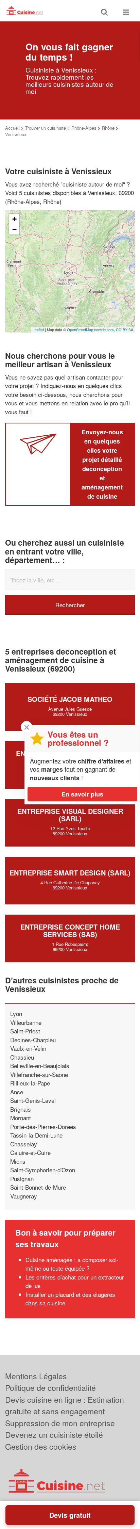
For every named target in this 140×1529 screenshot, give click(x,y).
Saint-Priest (25, 1031)
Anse (16, 1092)
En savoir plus (82, 794)
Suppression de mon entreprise (60, 1423)
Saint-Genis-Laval (33, 1100)
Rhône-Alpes (84, 128)
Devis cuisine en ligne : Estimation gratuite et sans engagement (64, 1405)
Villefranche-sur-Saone (39, 1074)
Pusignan (22, 1178)
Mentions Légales (36, 1376)
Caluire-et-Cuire (30, 1152)
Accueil (12, 128)
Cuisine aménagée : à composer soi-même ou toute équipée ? (72, 1264)
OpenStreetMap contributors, (91, 329)
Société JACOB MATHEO (70, 699)
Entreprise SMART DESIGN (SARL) (70, 873)
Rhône (108, 128)
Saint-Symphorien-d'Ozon (42, 1169)
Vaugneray (23, 1196)
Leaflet (38, 329)
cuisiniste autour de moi (93, 184)
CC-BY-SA (124, 329)
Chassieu (22, 1057)
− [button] (14, 229)
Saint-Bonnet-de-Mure (38, 1187)
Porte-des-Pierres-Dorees (43, 1126)
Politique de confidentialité (50, 1387)
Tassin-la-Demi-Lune (36, 1135)
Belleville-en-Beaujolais (39, 1065)
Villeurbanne (25, 1022)
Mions (17, 1161)
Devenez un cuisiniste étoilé (54, 1434)
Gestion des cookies (40, 1446)
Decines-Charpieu (33, 1039)
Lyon (16, 1013)
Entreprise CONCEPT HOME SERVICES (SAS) (70, 930)
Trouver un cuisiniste (45, 128)
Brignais (20, 1109)
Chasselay (23, 1144)
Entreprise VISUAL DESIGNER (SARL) (70, 814)
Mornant (20, 1117)
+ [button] (14, 219)
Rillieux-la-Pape (30, 1083)
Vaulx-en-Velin (28, 1048)
